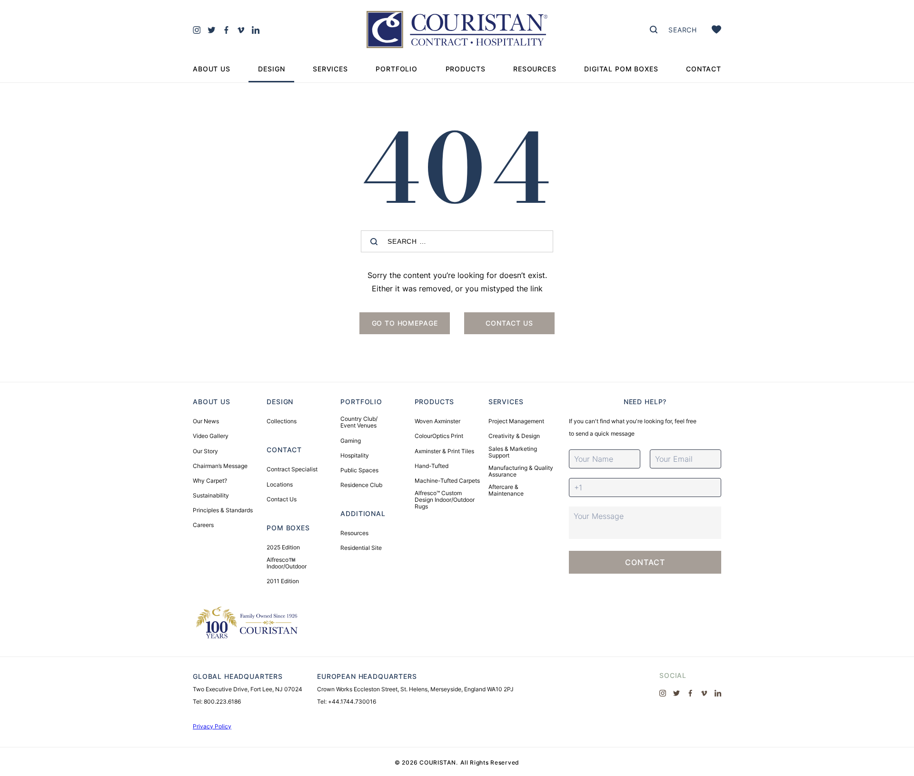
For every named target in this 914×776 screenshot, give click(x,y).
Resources (534, 69)
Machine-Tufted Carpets (447, 481)
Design (271, 69)
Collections (282, 421)
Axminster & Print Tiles (444, 451)
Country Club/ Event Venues (359, 422)
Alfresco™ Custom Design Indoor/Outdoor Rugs (445, 500)
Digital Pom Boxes (621, 69)
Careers (203, 525)
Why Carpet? (210, 481)
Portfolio (396, 69)
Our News (206, 421)
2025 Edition (283, 547)
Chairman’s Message (220, 466)
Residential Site (361, 548)
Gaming (350, 441)
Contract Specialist (292, 469)
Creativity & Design (514, 436)
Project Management (516, 421)
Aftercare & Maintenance (506, 490)
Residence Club (361, 485)
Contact (703, 69)
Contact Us (282, 499)
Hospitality (354, 455)
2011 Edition (283, 581)
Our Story (205, 451)
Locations (280, 484)
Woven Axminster (437, 421)
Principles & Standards (223, 510)
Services (330, 69)
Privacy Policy (212, 726)
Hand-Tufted (431, 466)
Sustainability (211, 495)
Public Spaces (359, 470)
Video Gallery (210, 436)
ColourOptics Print (439, 436)
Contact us (509, 323)
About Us (211, 69)
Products (466, 69)
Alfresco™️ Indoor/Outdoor (287, 563)
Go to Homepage (405, 323)
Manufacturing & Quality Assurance (520, 471)
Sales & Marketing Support (512, 452)
